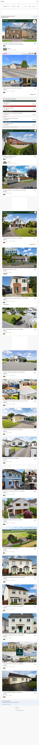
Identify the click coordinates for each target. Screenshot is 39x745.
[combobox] (11, 6)
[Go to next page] (22, 708)
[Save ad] (35, 44)
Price (25, 6)
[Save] (37, 6)
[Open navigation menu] (37, 1)
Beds (29, 6)
